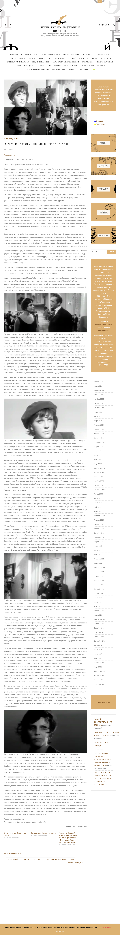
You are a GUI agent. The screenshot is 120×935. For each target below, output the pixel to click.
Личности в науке (71, 54)
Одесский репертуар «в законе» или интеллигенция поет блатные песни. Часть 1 (42, 859)
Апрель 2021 (99, 611)
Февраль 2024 (99, 468)
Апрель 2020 (99, 663)
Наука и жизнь (70, 66)
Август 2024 (98, 446)
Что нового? (88, 54)
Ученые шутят (103, 54)
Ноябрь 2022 (99, 529)
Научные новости (29, 54)
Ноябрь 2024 (99, 434)
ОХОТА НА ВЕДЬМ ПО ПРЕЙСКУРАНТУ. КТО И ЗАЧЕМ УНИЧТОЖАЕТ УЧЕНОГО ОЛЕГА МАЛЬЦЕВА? (103, 779)
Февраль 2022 (99, 567)
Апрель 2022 (99, 559)
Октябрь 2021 (99, 585)
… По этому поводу (73, 863)
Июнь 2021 (98, 602)
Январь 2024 (99, 472)
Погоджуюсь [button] (60, 931)
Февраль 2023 (99, 516)
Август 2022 (98, 542)
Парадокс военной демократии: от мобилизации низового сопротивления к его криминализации (102, 759)
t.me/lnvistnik (103, 331)
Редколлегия (83, 69)
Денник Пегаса (58, 69)
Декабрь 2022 (99, 524)
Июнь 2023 (98, 503)
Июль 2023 (98, 498)
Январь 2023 (99, 520)
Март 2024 (98, 464)
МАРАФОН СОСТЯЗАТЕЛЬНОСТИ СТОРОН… (103, 722)
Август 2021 (98, 593)
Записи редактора (18, 58)
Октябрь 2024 (99, 438)
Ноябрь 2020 (99, 632)
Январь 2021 (99, 624)
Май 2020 (97, 658)
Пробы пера (106, 58)
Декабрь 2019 (99, 680)
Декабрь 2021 (99, 576)
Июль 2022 (98, 546)
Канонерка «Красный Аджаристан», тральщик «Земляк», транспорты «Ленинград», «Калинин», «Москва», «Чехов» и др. (68, 837)
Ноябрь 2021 (99, 580)
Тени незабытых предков (49, 66)
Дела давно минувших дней (66, 62)
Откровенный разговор (39, 58)
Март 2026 (98, 386)
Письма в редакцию (88, 58)
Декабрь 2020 (99, 628)
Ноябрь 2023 (99, 481)
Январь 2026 (99, 390)
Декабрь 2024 (99, 429)
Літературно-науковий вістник (60, 29)
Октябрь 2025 (99, 403)
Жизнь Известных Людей (65, 58)
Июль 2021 (98, 598)
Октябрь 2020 (99, 637)
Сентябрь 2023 (99, 490)
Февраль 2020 (99, 671)
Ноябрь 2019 (99, 684)
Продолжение (9, 155)
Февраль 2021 (99, 619)
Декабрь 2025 (99, 395)
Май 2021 (97, 606)
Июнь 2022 (98, 550)
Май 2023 (97, 507)
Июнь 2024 (98, 455)
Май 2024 (97, 459)
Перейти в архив (103, 702)
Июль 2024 (98, 451)
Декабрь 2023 (99, 477)
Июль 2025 (98, 412)
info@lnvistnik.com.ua (103, 325)
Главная (14, 54)
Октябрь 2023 (99, 485)
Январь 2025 (99, 425)
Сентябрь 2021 (99, 589)
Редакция (104, 25)
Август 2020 (98, 645)
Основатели (87, 62)
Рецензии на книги (40, 62)
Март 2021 (98, 615)
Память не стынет (105, 62)
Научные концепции (50, 54)
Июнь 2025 (98, 416)
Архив (71, 69)
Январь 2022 (99, 572)
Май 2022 (97, 554)
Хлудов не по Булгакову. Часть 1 (43, 833)
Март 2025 (98, 421)
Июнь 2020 (98, 654)
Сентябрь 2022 (99, 537)
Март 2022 (98, 563)
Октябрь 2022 (99, 533)
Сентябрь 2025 (99, 408)
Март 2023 (98, 511)
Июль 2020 (98, 650)
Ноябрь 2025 (99, 399)
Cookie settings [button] (106, 927)
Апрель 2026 (99, 382)
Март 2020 (98, 667)
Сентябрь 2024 (99, 442)
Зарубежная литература (18, 62)
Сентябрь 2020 (99, 641)
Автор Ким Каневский (12, 853)
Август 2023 (98, 494)
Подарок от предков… (24, 66)
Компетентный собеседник (93, 66)
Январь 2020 (99, 675)
